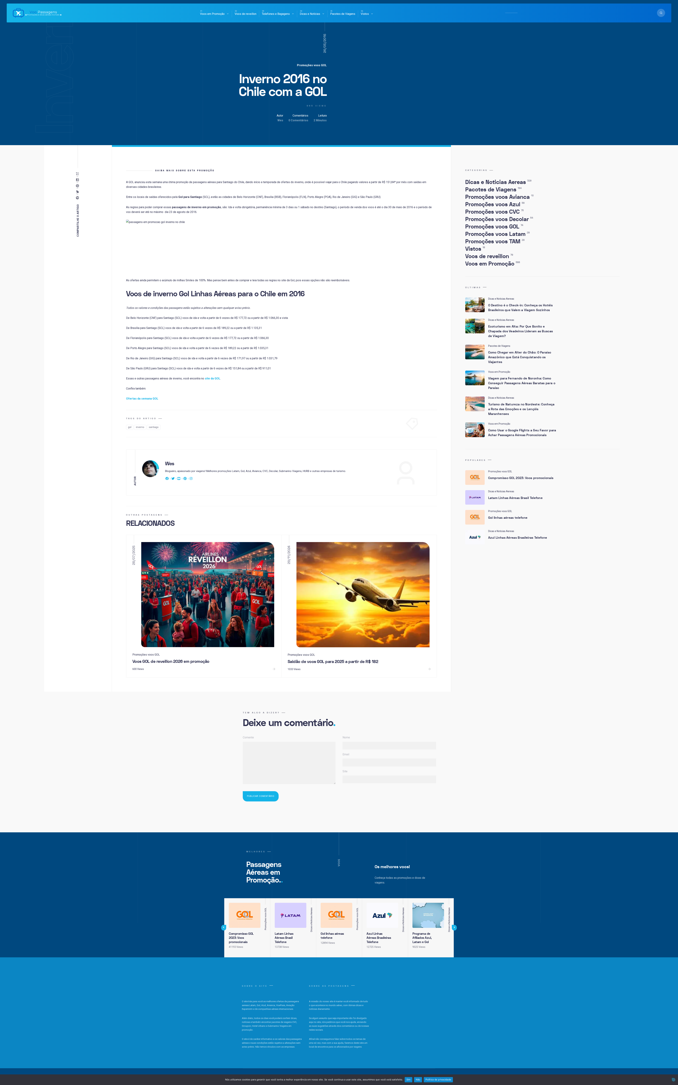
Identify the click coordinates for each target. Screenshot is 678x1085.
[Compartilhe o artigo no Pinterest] (78, 186)
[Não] (673, 1079)
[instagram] (191, 479)
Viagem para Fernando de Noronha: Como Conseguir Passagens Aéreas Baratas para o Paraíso (521, 383)
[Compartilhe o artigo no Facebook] (78, 198)
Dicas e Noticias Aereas (498, 182)
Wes (280, 120)
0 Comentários (298, 120)
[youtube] (179, 479)
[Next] (454, 928)
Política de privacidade (438, 1079)
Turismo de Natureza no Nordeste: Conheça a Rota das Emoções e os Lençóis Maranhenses (521, 409)
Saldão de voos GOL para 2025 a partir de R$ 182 (333, 662)
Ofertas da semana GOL (142, 398)
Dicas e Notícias (310, 14)
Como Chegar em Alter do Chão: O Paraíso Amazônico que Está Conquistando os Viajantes (519, 357)
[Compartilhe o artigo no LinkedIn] (78, 180)
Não (418, 1079)
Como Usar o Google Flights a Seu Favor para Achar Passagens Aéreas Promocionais (522, 432)
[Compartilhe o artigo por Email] (78, 174)
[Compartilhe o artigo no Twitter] (78, 192)
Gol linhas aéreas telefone (508, 518)
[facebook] (167, 479)
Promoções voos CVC (494, 212)
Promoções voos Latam (497, 234)
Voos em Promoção (212, 14)
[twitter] (173, 479)
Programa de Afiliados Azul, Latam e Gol (422, 938)
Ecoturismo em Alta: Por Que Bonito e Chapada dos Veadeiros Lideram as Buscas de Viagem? (520, 331)
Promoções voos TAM (495, 241)
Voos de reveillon (245, 14)
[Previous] (223, 928)
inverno (140, 427)
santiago (154, 427)
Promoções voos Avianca (499, 197)
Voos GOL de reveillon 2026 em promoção (170, 661)
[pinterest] (185, 479)
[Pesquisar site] (661, 13)
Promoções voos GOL (312, 65)
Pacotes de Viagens (342, 14)
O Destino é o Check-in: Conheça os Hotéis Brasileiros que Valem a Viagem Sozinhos (520, 307)
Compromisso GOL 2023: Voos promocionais (521, 478)
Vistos (365, 14)
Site (345, 771)
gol (129, 427)
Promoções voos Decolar (499, 219)
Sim (408, 1079)
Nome (346, 737)
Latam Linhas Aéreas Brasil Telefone (515, 498)
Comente (248, 737)
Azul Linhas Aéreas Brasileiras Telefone (517, 538)
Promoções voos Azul (495, 204)
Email (346, 754)
